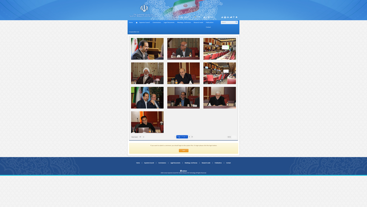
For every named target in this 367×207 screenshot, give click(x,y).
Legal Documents (175, 163)
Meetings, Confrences (191, 163)
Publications (218, 163)
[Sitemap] (228, 17)
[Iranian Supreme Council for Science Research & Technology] (146, 11)
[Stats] (222, 17)
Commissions (162, 163)
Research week (206, 163)
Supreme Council (149, 163)
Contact (228, 163)
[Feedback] (233, 17)
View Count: (134, 137)
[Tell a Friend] (231, 17)
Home (138, 163)
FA (195, 17)
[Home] (236, 17)
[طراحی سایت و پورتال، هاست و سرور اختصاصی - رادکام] (183, 171)
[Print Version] (225, 17)
